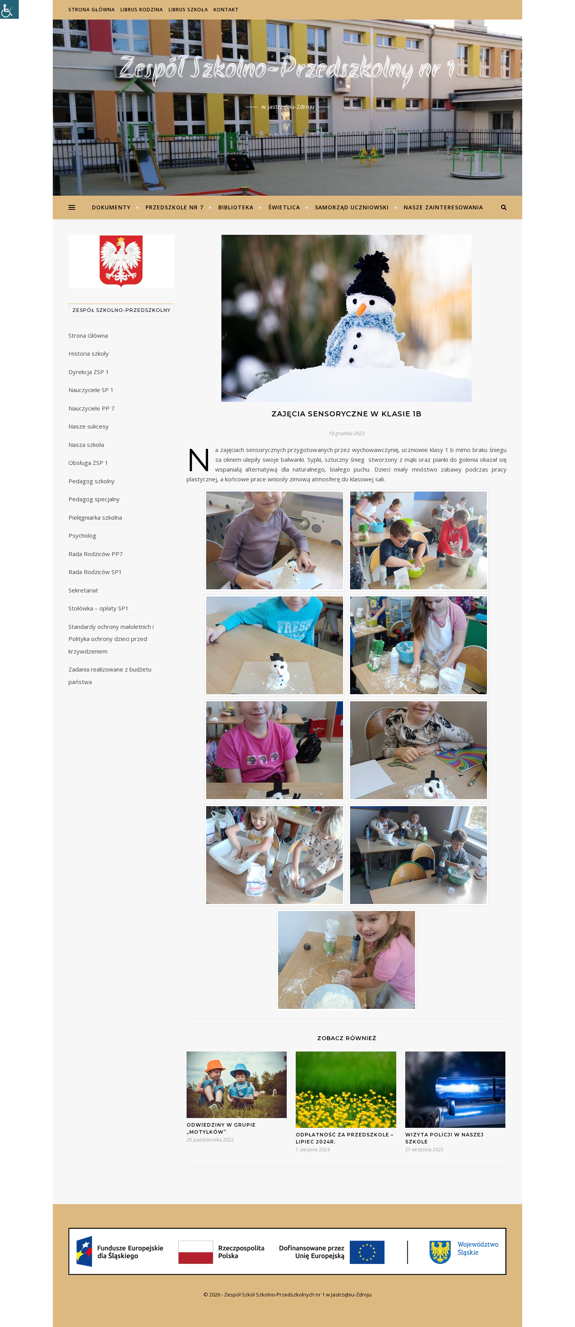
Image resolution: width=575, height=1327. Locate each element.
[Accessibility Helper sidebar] (9, 9)
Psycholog (82, 535)
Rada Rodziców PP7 (95, 554)
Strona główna (91, 9)
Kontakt (226, 9)
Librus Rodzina (141, 9)
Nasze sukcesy (88, 426)
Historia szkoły (88, 353)
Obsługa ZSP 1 (88, 462)
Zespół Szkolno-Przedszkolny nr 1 (287, 70)
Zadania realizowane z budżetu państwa (109, 675)
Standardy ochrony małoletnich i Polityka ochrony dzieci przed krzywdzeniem (111, 639)
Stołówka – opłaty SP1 (98, 608)
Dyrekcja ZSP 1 (88, 372)
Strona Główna (88, 335)
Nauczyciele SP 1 (91, 390)
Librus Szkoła (188, 9)
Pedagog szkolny (91, 481)
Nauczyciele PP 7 (91, 408)
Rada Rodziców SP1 (95, 572)
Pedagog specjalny (94, 499)
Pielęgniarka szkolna (95, 517)
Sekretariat (83, 590)
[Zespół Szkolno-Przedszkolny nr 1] (287, 1251)
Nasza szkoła (86, 444)
